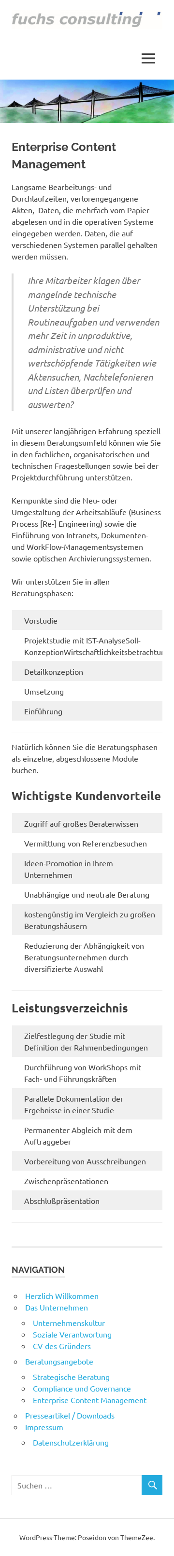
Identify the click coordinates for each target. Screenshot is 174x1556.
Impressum (44, 1427)
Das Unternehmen (56, 1307)
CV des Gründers (62, 1346)
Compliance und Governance (82, 1388)
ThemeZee (136, 1537)
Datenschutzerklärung (71, 1442)
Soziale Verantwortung (72, 1334)
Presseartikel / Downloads (70, 1415)
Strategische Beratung (71, 1376)
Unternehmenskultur (69, 1322)
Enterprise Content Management (89, 1400)
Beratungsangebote (59, 1361)
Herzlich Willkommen (62, 1295)
